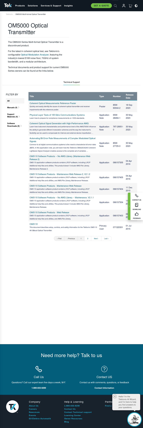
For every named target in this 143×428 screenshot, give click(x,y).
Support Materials (12, 115)
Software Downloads (13, 124)
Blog (66, 422)
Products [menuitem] (20, 5)
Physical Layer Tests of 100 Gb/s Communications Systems (57, 114)
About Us (34, 406)
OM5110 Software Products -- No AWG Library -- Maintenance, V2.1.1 (62, 197)
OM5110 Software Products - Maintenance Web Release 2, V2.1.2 (60, 174)
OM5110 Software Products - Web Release (49, 212)
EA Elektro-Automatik (40, 418)
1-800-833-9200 (72, 406)
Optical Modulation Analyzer (35, 54)
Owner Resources (73, 418)
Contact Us (70, 409)
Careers (33, 409)
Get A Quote (101, 5)
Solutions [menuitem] (33, 5)
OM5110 (34, 223)
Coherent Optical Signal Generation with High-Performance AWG (59, 123)
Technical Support (71, 82)
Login (122, 6)
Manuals (12, 107)
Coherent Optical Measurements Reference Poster (53, 103)
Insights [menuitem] (68, 5)
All (8, 100)
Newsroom (34, 412)
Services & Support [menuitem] (51, 5)
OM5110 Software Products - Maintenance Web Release (55, 185)
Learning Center (72, 415)
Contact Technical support (78, 412)
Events (32, 415)
